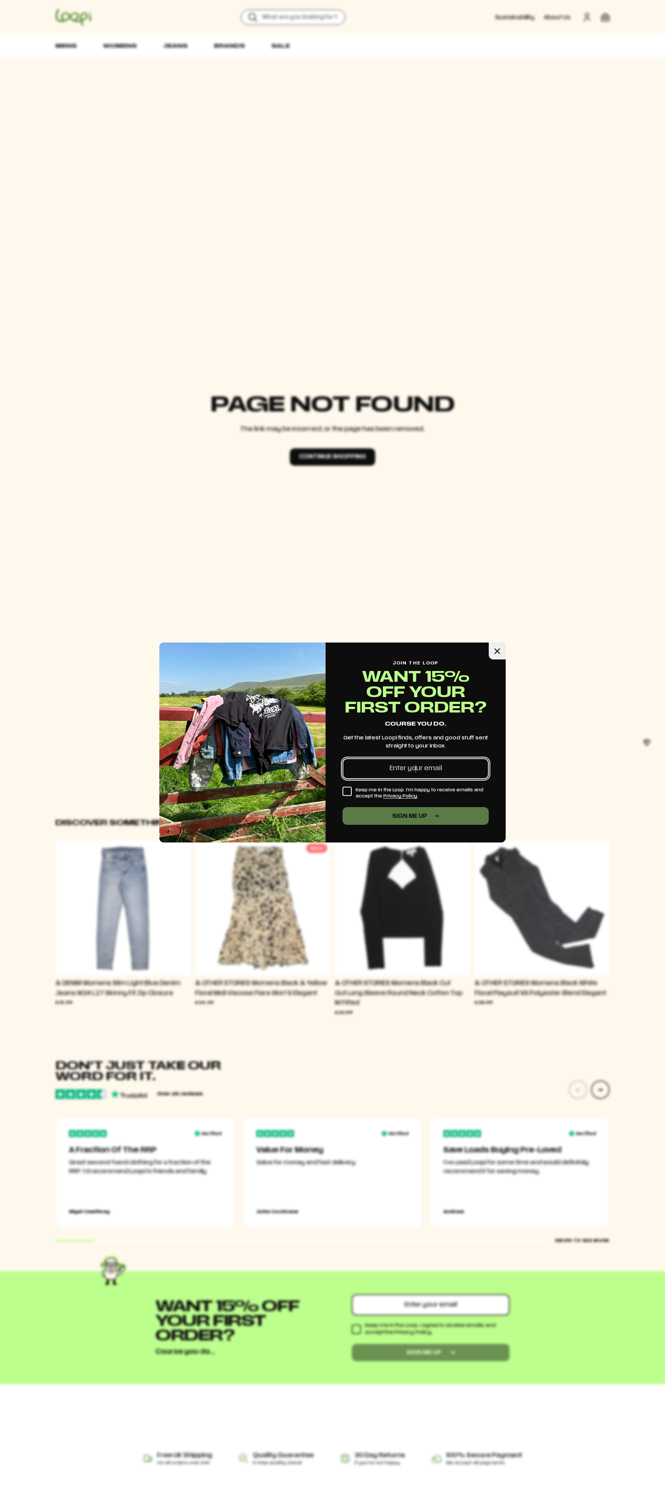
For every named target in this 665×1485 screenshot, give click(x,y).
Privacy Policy (400, 796)
